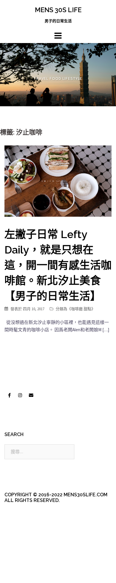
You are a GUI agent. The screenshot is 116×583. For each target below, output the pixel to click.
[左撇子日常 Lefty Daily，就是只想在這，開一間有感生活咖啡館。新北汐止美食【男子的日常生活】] (58, 180)
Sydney (25, 573)
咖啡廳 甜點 (81, 308)
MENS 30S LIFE (58, 10)
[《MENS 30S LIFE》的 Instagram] (20, 395)
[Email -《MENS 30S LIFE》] (31, 395)
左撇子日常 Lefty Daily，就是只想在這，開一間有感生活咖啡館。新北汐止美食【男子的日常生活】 (58, 265)
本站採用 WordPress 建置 (29, 563)
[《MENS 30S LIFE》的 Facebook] (9, 395)
